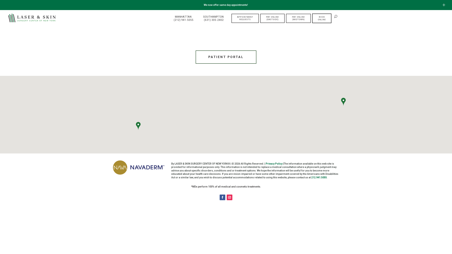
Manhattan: (184, 18)
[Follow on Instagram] (229, 197)
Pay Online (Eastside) (272, 18)
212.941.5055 (319, 177)
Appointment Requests (245, 18)
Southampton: (213, 18)
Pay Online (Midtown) (298, 18)
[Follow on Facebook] (222, 197)
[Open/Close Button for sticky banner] (443, 4)
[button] (138, 126)
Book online (322, 18)
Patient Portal (226, 57)
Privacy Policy (274, 163)
